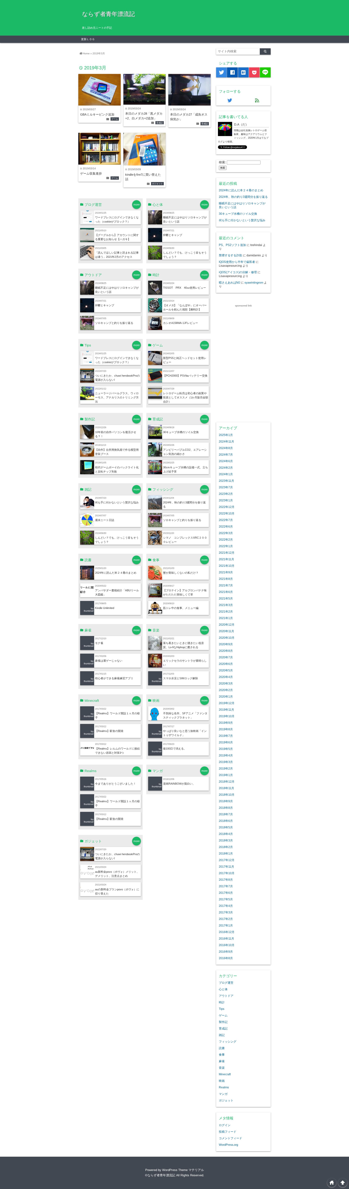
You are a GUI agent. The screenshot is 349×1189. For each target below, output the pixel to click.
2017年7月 (226, 886)
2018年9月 (226, 801)
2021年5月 (226, 598)
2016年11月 (226, 938)
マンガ (223, 1093)
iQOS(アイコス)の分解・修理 (238, 272)
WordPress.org (228, 1144)
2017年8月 (226, 879)
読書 (222, 1048)
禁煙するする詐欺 (230, 255)
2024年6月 (226, 461)
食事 (222, 1054)
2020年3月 (226, 683)
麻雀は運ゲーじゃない (108, 660)
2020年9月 (226, 644)
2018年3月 (226, 840)
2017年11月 (226, 866)
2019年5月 (226, 748)
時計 (222, 1002)
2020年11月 (226, 631)
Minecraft (225, 1074)
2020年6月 (226, 663)
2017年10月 (226, 873)
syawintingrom (253, 282)
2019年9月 (226, 722)
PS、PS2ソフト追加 (232, 245)
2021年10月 (226, 565)
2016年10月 (226, 945)
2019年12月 (226, 703)
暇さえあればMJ (229, 282)
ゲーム (114, 119)
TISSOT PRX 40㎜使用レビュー (184, 287)
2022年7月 (226, 520)
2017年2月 (226, 918)
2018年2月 (226, 847)
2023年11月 (226, 480)
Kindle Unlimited (104, 607)
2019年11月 (226, 709)
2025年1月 (226, 435)
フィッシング (227, 1041)
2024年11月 (226, 441)
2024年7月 (226, 454)
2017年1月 (226, 925)
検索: (222, 162)
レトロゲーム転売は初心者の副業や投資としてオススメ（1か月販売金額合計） (185, 397)
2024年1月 (226, 474)
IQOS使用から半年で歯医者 (237, 261)
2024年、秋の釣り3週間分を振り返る (243, 196)
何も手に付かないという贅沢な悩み (117, 502)
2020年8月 (226, 650)
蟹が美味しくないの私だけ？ (180, 572)
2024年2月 (226, 467)
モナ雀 (99, 643)
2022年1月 (226, 546)
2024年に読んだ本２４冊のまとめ (115, 572)
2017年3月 (226, 912)
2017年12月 (226, 860)
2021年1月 (226, 618)
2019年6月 (226, 742)
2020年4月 (226, 677)
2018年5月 (226, 827)
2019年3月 (226, 762)
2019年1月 (226, 775)
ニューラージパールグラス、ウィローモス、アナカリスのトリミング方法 (117, 397)
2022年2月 (226, 539)
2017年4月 (226, 905)
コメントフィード (230, 1138)
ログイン (224, 1125)
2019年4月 (226, 755)
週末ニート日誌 (104, 520)
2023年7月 (226, 487)
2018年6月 (226, 820)
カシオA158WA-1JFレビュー (180, 322)
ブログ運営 (226, 982)
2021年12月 (226, 552)
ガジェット (157, 183)
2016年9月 (226, 951)
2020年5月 (226, 670)
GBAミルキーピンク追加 (97, 114)
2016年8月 (226, 958)
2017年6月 (226, 892)
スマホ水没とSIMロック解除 (180, 678)
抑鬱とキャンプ (172, 235)
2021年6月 (226, 592)
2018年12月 (226, 781)
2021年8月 (226, 578)
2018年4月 (226, 833)
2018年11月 (226, 788)
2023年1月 (226, 500)
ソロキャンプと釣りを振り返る (114, 322)
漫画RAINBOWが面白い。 (179, 783)
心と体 (223, 989)
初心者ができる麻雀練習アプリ (114, 678)
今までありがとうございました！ (115, 783)
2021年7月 (226, 585)
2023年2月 (226, 493)
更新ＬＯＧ (88, 39)
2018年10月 (226, 794)
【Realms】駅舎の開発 (109, 730)
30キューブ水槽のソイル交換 (181, 432)
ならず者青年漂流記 (108, 14)
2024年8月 (226, 448)
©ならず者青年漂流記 (160, 1175)
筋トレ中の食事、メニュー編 (180, 607)
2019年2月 (226, 768)
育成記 (159, 123)
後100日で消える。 (174, 748)
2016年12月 (226, 932)
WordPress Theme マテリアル (183, 1170)
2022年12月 (226, 506)
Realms (224, 1087)
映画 (222, 1080)
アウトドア (226, 995)
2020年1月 (226, 696)
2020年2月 (226, 690)
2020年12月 (226, 624)
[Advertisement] (243, 362)
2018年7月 (226, 814)
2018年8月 (226, 807)
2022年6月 (226, 526)
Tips (221, 1008)
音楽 (222, 1067)
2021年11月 (226, 559)
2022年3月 (226, 533)
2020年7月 (226, 657)
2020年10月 (226, 637)
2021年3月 (226, 605)
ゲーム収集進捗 (91, 173)
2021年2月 (226, 611)
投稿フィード (227, 1131)
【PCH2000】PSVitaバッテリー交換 (185, 375)
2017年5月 (226, 899)
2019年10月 (226, 716)
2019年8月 (226, 729)
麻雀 (222, 1061)
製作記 (223, 1022)
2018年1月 (226, 853)
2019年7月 (226, 735)
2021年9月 (226, 572)
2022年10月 (226, 513)
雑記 (222, 1035)
